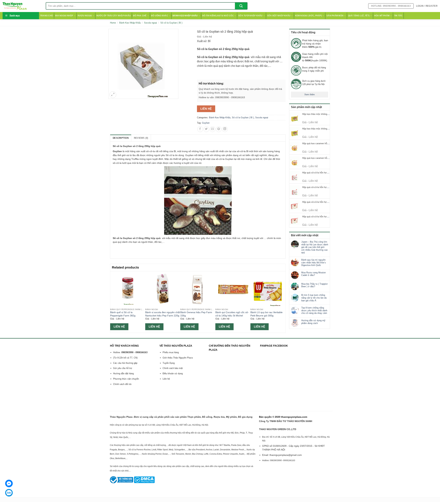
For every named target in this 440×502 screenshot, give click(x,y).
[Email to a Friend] (212, 129)
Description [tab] (121, 138)
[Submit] (241, 6)
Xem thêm (309, 94)
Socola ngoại (150, 22)
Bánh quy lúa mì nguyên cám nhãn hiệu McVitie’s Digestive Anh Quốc (313, 262)
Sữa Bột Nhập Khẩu (278, 15)
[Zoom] (112, 94)
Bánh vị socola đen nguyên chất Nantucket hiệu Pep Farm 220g (162, 314)
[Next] (283, 301)
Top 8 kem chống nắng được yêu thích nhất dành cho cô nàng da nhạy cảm (314, 310)
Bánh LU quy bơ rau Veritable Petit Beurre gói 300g (266, 314)
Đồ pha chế (139, 15)
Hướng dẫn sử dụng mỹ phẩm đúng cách (313, 321)
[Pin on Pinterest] (219, 129)
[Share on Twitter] (206, 129)
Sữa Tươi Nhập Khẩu (250, 15)
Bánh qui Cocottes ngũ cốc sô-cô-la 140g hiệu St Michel (232, 314)
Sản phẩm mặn (334, 15)
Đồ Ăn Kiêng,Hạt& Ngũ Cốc (218, 15)
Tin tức (398, 15)
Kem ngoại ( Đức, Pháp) (308, 15)
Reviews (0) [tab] (141, 138)
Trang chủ (46, 15)
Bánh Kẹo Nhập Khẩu (185, 15)
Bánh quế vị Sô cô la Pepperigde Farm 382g (122, 314)
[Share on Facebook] (200, 129)
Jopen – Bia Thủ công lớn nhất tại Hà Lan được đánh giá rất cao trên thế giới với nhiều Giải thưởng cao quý (314, 247)
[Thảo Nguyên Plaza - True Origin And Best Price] (22, 6)
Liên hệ (206, 108)
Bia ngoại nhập (64, 15)
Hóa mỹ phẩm (382, 15)
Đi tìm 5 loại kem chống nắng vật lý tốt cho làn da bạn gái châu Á (314, 298)
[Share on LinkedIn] (225, 129)
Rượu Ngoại (85, 15)
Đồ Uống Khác (159, 15)
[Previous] (112, 301)
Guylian (206, 123)
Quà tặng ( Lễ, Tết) (359, 15)
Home (113, 22)
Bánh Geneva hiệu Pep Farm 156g (196, 314)
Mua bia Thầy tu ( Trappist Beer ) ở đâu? (314, 285)
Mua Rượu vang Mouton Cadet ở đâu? (313, 274)
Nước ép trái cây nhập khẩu (113, 15)
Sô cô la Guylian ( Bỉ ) (171, 22)
